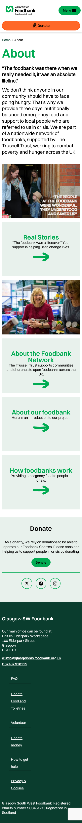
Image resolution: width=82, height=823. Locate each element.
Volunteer (18, 722)
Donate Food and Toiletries (18, 695)
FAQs (15, 678)
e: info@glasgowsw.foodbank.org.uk (31, 658)
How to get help (19, 760)
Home (6, 40)
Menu (67, 10)
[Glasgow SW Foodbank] (20, 18)
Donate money (16, 739)
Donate (44, 25)
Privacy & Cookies (18, 782)
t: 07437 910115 (14, 664)
